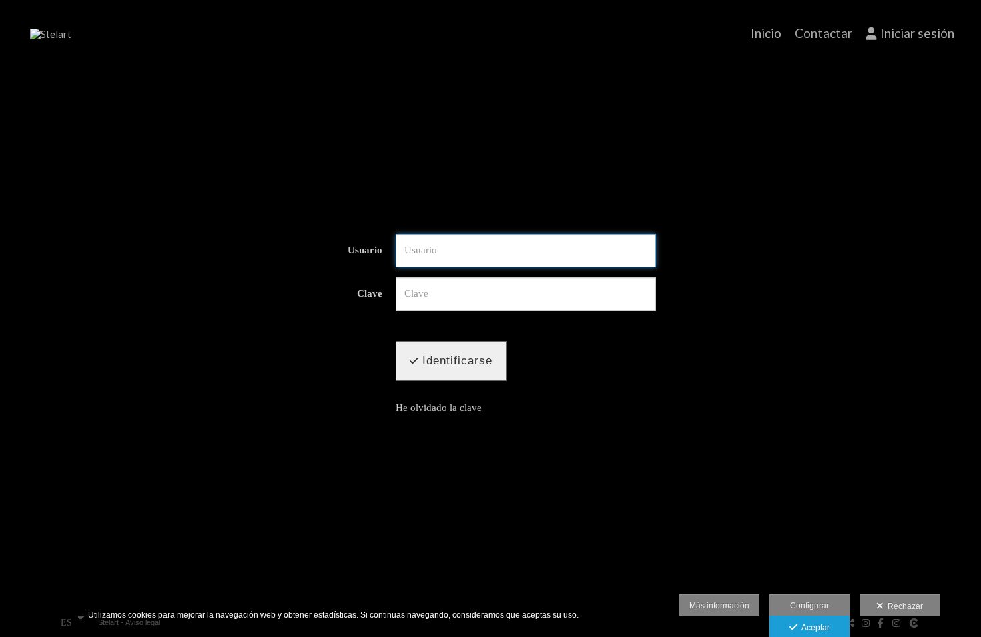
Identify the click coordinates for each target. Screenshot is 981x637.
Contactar (823, 33)
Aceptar (813, 627)
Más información (719, 605)
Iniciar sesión (917, 33)
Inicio (766, 33)
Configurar (809, 605)
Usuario (365, 250)
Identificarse (455, 360)
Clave (369, 293)
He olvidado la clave (439, 407)
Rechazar (903, 606)
